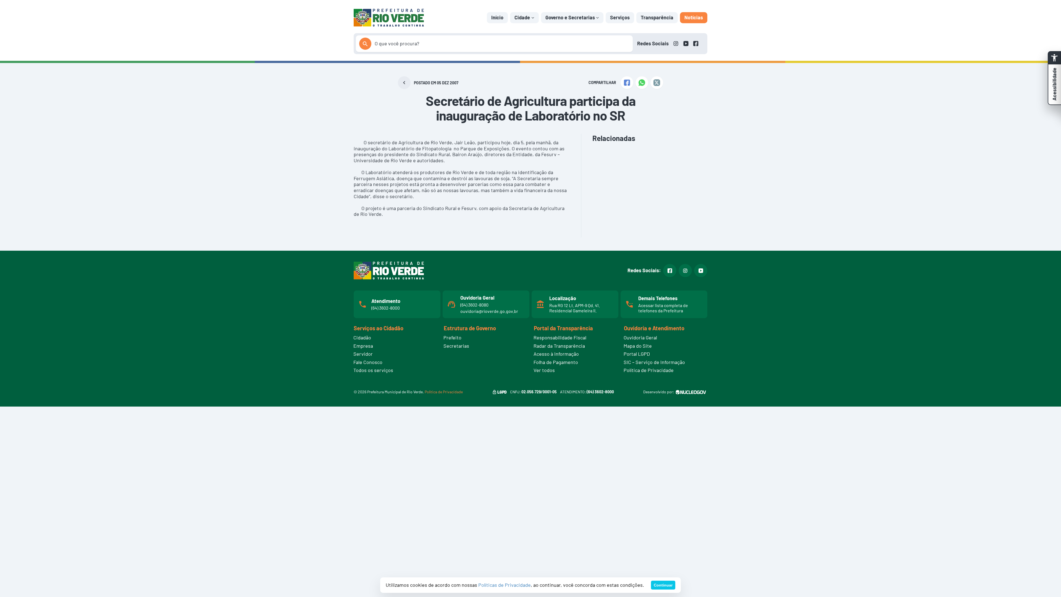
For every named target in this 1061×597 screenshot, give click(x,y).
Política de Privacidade (444, 391)
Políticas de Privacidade (504, 585)
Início (497, 17)
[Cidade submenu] (532, 17)
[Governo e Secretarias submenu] (597, 17)
